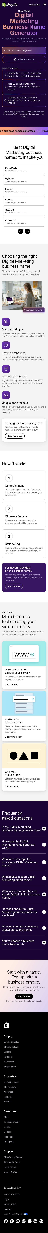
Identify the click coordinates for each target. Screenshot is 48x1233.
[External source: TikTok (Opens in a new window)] (30, 1221)
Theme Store (10, 1087)
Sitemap (7, 1209)
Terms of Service (11, 1194)
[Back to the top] (6, 1025)
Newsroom (9, 1061)
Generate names (26, 59)
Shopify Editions (11, 1047)
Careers (7, 1052)
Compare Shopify (12, 1122)
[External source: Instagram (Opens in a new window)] (24, 1221)
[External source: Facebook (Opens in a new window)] (6, 1221)
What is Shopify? (11, 1042)
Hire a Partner (10, 1167)
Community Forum (12, 1162)
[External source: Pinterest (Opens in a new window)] (41, 1221)
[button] (45, 4)
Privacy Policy (10, 1204)
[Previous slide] (20, 231)
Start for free (14, 586)
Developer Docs (11, 1082)
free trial (17, 551)
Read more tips (15, 436)
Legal (6, 1199)
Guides (7, 1127)
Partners (7, 1097)
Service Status (10, 1172)
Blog (6, 1117)
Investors (8, 1057)
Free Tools (9, 1137)
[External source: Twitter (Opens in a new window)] (12, 1221)
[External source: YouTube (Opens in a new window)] (18, 1221)
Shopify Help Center (13, 1157)
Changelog (9, 1142)
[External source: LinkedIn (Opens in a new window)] (35, 1221)
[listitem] (24, 196)
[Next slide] (27, 231)
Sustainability (10, 1066)
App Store (8, 1092)
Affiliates (8, 1102)
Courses (7, 1132)
